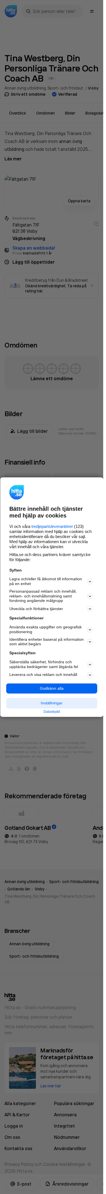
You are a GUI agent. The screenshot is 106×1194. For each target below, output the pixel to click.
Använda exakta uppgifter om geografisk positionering (45, 629)
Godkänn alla (52, 688)
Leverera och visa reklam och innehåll (43, 675)
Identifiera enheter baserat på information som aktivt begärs (46, 641)
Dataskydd (52, 712)
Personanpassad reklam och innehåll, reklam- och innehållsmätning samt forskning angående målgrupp (43, 596)
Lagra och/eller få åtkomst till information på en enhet (45, 581)
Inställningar (51, 703)
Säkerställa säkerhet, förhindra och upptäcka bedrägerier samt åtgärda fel (43, 664)
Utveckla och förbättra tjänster (36, 608)
